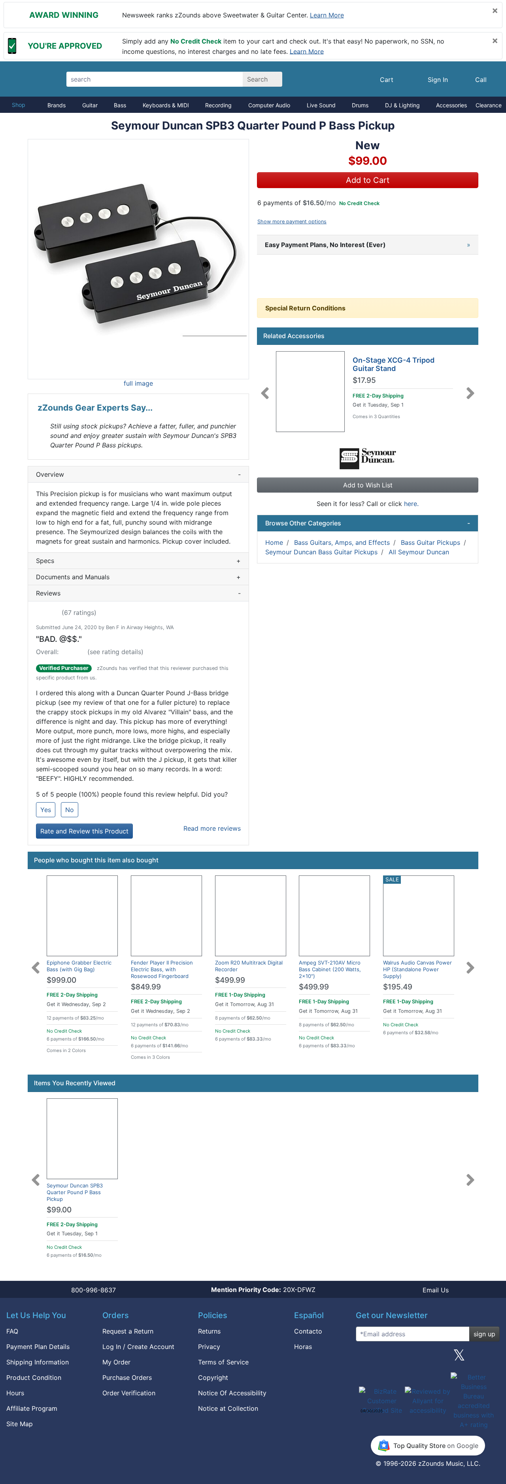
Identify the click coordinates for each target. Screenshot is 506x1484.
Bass (120, 105)
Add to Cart (367, 180)
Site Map (19, 1424)
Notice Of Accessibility (232, 1393)
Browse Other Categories (367, 523)
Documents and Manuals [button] (138, 577)
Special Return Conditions (305, 308)
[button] (138, 259)
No (69, 810)
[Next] (470, 388)
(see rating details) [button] (115, 652)
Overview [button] (138, 474)
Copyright (213, 1377)
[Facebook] (396, 1358)
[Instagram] (428, 1358)
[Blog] (365, 1358)
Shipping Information (37, 1362)
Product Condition (33, 1377)
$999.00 (61, 980)
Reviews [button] (138, 593)
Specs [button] (138, 560)
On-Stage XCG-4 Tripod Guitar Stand (393, 364)
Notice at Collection (228, 1408)
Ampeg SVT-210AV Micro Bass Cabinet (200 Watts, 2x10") (330, 969)
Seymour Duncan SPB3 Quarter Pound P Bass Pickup (75, 1192)
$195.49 (397, 987)
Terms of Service (223, 1362)
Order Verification (128, 1393)
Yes (45, 810)
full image (138, 383)
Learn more (327, 15)
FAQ (12, 1331)
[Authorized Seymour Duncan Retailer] (367, 458)
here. (411, 504)
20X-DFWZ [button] (263, 1290)
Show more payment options (292, 222)
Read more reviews (212, 828)
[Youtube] (491, 1358)
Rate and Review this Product (84, 831)
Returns (209, 1331)
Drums (360, 105)
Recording (218, 105)
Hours (15, 1393)
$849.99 (146, 987)
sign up (484, 1334)
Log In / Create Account (138, 1347)
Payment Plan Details (38, 1347)
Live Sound (321, 105)
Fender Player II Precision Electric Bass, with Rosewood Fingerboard (162, 969)
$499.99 (230, 980)
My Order (116, 1362)
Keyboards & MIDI (166, 105)
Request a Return (127, 1331)
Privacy (209, 1347)
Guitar (90, 105)
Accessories (451, 105)
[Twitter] (459, 1358)
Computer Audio (269, 105)
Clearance (489, 105)
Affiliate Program (31, 1408)
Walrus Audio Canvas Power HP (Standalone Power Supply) (417, 969)
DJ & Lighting (402, 105)
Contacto (308, 1331)
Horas (303, 1347)
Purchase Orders (127, 1377)
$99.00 (59, 1210)
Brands (56, 105)
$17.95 (364, 380)
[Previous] (265, 388)
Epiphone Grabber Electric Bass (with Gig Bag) (79, 965)
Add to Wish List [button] (368, 485)
